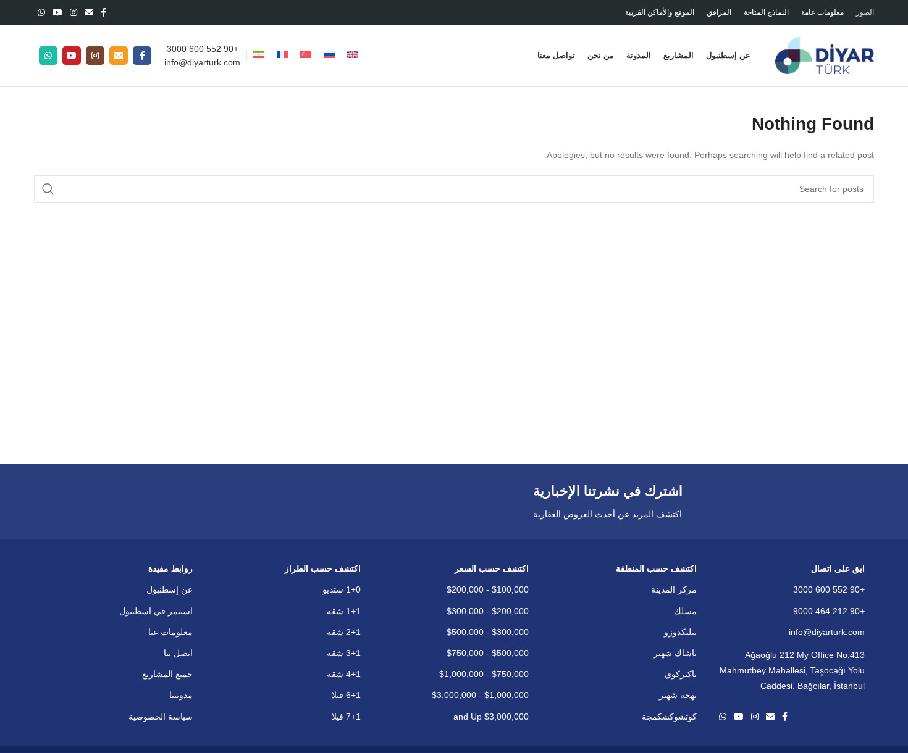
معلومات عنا (170, 632)
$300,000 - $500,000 (488, 632)
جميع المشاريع (167, 674)
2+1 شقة (344, 632)
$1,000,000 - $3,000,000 (480, 695)
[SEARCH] (48, 189)
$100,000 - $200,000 (488, 589)
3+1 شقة (344, 653)
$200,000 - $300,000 (488, 611)
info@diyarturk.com (202, 62)
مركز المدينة (674, 589)
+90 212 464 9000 (829, 611)
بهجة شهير (678, 695)
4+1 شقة (344, 674)
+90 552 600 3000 (202, 49)
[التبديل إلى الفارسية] (258, 55)
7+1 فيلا (346, 717)
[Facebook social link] (103, 12)
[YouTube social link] (57, 12)
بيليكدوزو (680, 632)
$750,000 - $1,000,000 (484, 674)
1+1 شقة (344, 611)
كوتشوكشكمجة (669, 717)
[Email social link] (89, 12)
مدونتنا (181, 695)
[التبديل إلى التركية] (305, 55)
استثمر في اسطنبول (156, 611)
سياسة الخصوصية (160, 717)
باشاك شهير (675, 653)
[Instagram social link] (73, 12)
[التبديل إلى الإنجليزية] (352, 55)
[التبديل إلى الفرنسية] (282, 55)
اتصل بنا (178, 653)
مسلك (685, 611)
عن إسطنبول (169, 589)
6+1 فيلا (346, 695)
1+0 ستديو (341, 589)
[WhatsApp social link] (41, 12)
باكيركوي (681, 674)
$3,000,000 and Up (491, 717)
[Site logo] (824, 55)
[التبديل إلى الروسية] (329, 55)
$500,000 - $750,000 (488, 653)
